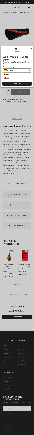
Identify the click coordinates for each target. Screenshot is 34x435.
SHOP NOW (17, 84)
